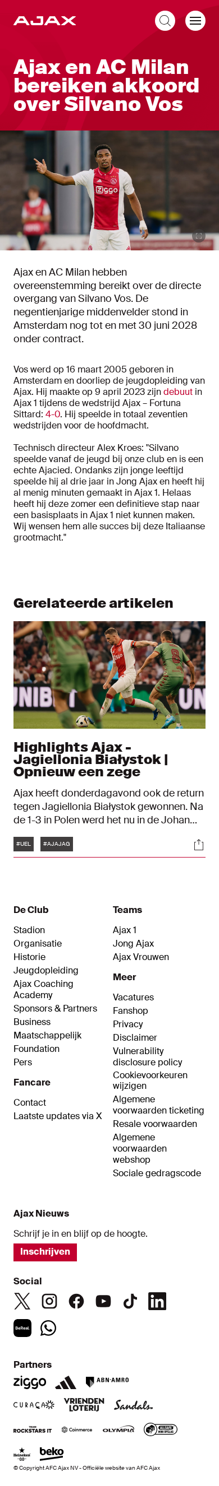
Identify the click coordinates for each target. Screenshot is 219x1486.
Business (32, 1022)
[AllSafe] (160, 1430)
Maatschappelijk (47, 1035)
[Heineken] (22, 1455)
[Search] (165, 21)
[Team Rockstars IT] (32, 1430)
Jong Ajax (133, 943)
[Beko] (52, 1455)
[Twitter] (22, 1301)
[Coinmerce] (77, 1430)
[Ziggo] (29, 1382)
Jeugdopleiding (46, 970)
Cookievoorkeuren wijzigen (150, 1080)
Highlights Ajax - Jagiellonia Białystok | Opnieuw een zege (90, 759)
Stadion (29, 930)
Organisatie (37, 943)
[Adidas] (65, 1382)
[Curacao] (33, 1406)
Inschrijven (45, 1251)
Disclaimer (135, 1038)
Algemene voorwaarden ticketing (158, 1105)
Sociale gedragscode (157, 1173)
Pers (22, 1062)
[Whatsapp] (48, 1328)
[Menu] (195, 21)
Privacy (128, 1024)
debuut (178, 392)
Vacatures (133, 997)
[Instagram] (49, 1301)
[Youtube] (103, 1301)
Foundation (36, 1049)
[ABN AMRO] (107, 1382)
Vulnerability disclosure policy (147, 1057)
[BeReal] (22, 1328)
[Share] (199, 844)
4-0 (52, 414)
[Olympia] (118, 1430)
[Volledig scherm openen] (199, 236)
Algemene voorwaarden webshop (140, 1149)
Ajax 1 (124, 930)
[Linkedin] (157, 1301)
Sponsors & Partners (55, 1008)
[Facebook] (76, 1301)
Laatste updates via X (57, 1116)
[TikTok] (130, 1301)
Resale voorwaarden (155, 1124)
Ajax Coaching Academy (43, 990)
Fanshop (130, 1011)
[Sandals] (133, 1406)
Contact (29, 1102)
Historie (29, 957)
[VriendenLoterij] (83, 1406)
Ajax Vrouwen (141, 957)
